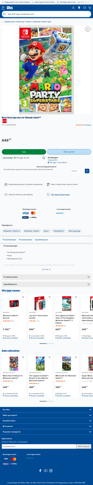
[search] (4, 14)
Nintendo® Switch (24, 22)
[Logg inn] (73, 8)
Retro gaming (74, 231)
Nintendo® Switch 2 (12, 231)
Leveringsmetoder (64, 209)
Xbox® (46, 231)
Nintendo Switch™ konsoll (10, 316)
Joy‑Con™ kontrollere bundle (38, 316)
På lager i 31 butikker (58, 162)
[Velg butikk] (79, 8)
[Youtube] (45, 470)
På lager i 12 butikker (64, 395)
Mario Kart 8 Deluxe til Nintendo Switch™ (12, 377)
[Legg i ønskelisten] (88, 29)
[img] (14, 321)
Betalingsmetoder (29, 209)
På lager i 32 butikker (11, 395)
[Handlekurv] (89, 8)
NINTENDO (6, 312)
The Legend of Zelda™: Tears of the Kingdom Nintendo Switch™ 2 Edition (65, 319)
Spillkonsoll (10, 22)
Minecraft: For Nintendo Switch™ (65, 377)
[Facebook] (40, 470)
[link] (83, 125)
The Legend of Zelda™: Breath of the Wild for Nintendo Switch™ (39, 378)
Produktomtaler (25, 240)
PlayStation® (59, 231)
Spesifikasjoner (41, 240)
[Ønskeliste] (84, 8)
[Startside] (38, 8)
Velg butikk (52, 160)
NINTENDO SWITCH (9, 372)
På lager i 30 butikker (64, 338)
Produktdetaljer (9, 240)
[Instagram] (51, 470)
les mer (45, 269)
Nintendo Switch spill (42, 22)
